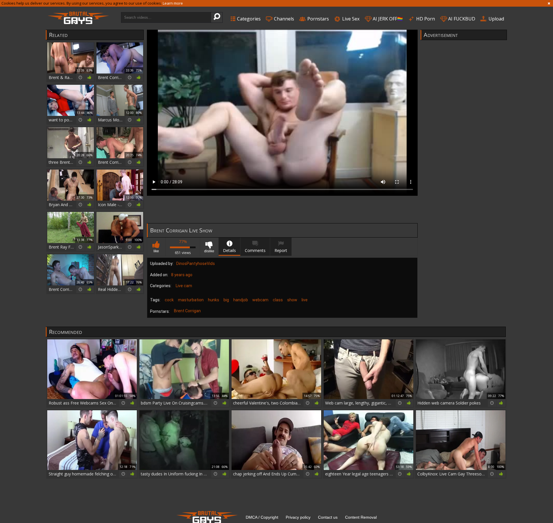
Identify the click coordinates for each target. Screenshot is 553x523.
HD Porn (425, 19)
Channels (283, 19)
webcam (260, 300)
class (278, 300)
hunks (213, 300)
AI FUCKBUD (461, 19)
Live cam (184, 285)
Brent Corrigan (187, 310)
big (226, 300)
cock (169, 300)
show (292, 300)
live (305, 300)
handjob (240, 300)
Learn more (173, 3)
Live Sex (350, 19)
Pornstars (317, 19)
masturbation (191, 300)
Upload (495, 19)
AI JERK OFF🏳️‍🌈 (387, 19)
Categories (248, 19)
